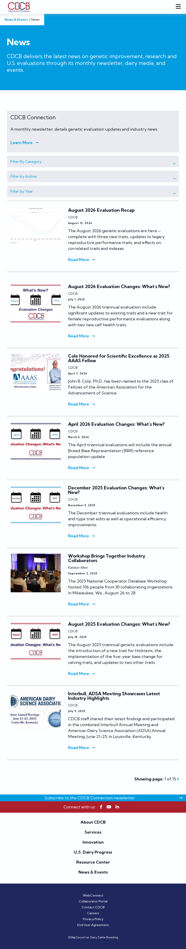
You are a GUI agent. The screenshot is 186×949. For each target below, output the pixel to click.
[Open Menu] (179, 7)
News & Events (16, 19)
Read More (78, 259)
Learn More (21, 142)
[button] (93, 161)
